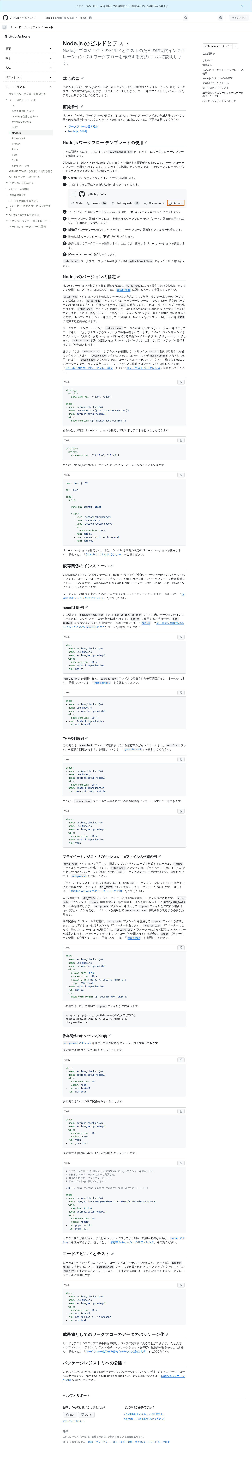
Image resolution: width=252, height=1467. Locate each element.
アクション (78, 1043)
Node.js (48, 27)
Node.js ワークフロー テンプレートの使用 (103, 142)
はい (71, 1414)
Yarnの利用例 (73, 738)
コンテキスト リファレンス (143, 368)
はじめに (71, 78)
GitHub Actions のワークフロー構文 (89, 368)
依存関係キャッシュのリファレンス (132, 1242)
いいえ (88, 1414)
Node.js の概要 (77, 131)
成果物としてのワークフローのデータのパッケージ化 (113, 1334)
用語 (90, 1441)
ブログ (166, 1441)
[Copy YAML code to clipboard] (181, 382)
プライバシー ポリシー (73, 1421)
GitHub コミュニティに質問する (145, 1413)
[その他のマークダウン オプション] (235, 46)
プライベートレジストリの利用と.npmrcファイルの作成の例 (110, 856)
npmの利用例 (73, 607)
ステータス (119, 1441)
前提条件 (71, 106)
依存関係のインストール (86, 565)
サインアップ (239, 17)
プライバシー (103, 1441)
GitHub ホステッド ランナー (103, 554)
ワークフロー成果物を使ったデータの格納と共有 (116, 1351)
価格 (130, 1441)
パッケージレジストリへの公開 (92, 1362)
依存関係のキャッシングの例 (85, 1036)
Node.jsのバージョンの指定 (89, 276)
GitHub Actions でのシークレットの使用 (96, 891)
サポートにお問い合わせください (146, 1418)
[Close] (242, 6)
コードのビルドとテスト (27, 27)
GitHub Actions (17, 36)
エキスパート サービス (147, 1441)
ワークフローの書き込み (83, 126)
